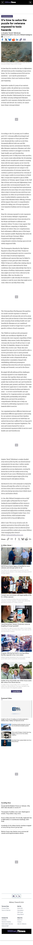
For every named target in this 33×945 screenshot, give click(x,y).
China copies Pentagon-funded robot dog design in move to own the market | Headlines (21, 733)
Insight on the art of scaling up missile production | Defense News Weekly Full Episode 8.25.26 (14, 719)
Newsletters (20, 910)
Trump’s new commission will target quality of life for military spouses (16, 596)
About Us (19, 919)
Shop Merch (20, 914)
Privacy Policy (5, 908)
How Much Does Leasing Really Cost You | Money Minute (21, 740)
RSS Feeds (20, 912)
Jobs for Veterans (21, 924)
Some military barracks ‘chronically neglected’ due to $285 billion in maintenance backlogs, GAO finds (16, 819)
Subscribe (20, 908)
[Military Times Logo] (10, 2)
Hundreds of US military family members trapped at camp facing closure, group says (16, 826)
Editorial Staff (5, 926)
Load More (16, 691)
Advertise (4, 919)
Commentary (7, 16)
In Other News (6, 545)
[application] (16, 709)
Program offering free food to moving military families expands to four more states (15, 654)
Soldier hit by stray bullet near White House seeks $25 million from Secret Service (16, 681)
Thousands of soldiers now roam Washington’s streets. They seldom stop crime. (15, 812)
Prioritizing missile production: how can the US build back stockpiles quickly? (21, 725)
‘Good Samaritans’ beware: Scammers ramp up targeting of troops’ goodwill (15, 625)
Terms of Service (6, 910)
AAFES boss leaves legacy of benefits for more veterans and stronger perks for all (15, 567)
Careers (19, 922)
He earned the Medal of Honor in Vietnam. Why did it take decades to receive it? (15, 807)
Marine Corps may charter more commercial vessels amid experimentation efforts (14, 832)
